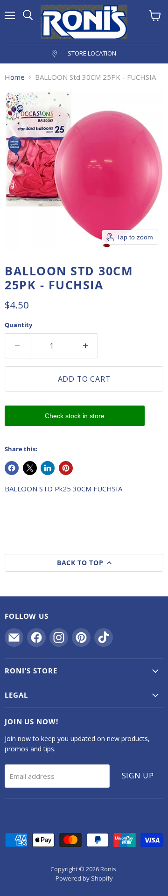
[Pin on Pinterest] (66, 468)
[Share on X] (30, 468)
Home (15, 77)
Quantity (18, 325)
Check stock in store (75, 416)
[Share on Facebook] (12, 468)
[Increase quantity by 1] (85, 345)
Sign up (138, 775)
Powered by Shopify (84, 878)
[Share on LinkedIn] (48, 468)
